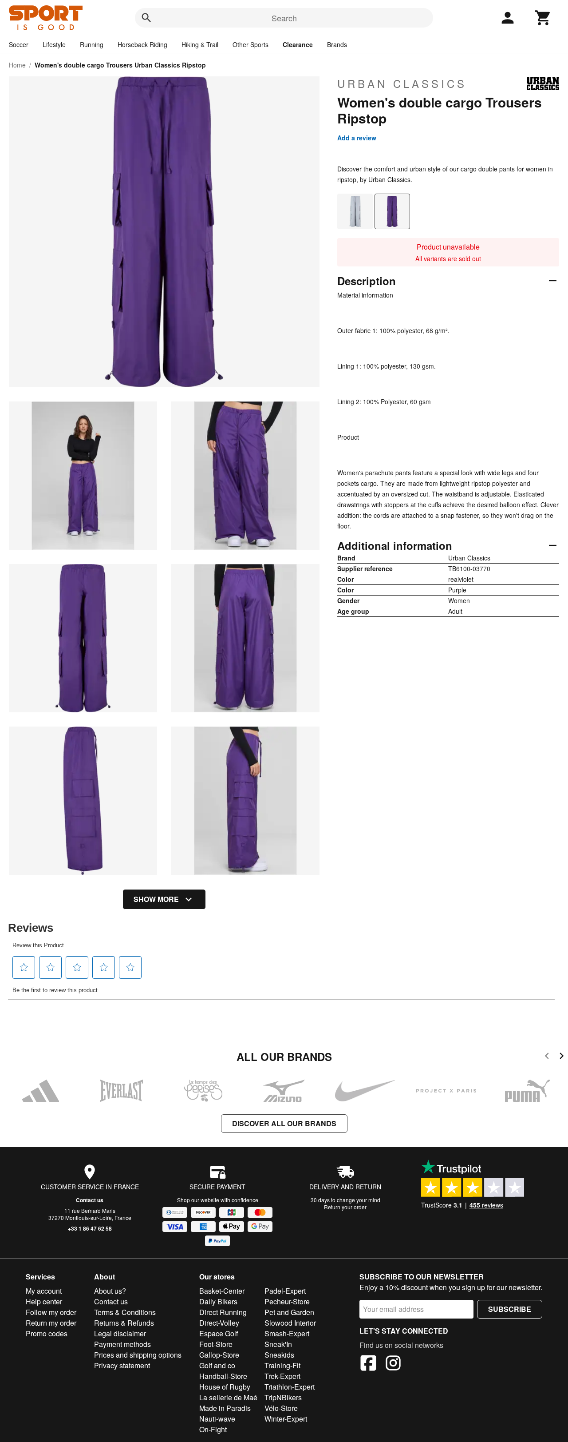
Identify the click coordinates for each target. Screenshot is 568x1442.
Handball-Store (223, 1376)
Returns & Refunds (124, 1323)
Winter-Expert (285, 1419)
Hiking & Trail (199, 44)
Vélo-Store (281, 1408)
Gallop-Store (219, 1355)
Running (91, 44)
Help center (44, 1301)
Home (17, 64)
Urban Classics (402, 83)
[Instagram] (393, 1364)
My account (44, 1291)
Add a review (356, 137)
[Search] (146, 18)
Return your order (345, 1207)
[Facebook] (368, 1364)
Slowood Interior (290, 1323)
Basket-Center (222, 1291)
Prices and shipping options (137, 1355)
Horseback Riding (142, 44)
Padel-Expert (285, 1291)
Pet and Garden (289, 1312)
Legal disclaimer (120, 1333)
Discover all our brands (284, 1123)
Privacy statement (122, 1365)
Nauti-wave (217, 1419)
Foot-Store (216, 1344)
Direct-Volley (219, 1323)
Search (284, 18)
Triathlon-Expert (289, 1387)
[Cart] (543, 18)
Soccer (18, 44)
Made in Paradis (225, 1408)
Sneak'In (278, 1344)
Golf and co (217, 1365)
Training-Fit (282, 1365)
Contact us (89, 1200)
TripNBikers (283, 1397)
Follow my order (51, 1312)
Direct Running (223, 1312)
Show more (156, 899)
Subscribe (509, 1309)
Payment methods (122, 1344)
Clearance (298, 44)
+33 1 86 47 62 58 (90, 1228)
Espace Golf (218, 1333)
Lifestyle (54, 44)
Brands (337, 44)
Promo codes (46, 1333)
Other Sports (250, 44)
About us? (110, 1291)
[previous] (546, 1057)
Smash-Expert (286, 1333)
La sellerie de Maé (228, 1397)
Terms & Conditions (125, 1312)
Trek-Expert (282, 1376)
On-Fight (213, 1429)
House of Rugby (224, 1387)
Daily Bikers (218, 1301)
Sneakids (279, 1355)
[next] (561, 1057)
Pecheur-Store (287, 1301)
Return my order (51, 1323)
